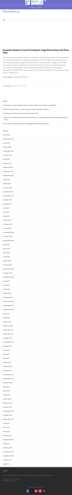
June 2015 (7, 427)
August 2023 (7, 163)
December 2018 (9, 301)
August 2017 (7, 346)
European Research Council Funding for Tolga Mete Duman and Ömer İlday (36, 51)
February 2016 (8, 403)
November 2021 (9, 196)
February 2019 (8, 297)
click (9, 77)
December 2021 (9, 192)
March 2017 (7, 362)
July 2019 (6, 281)
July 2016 (6, 387)
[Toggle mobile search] (64, 11)
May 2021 (7, 216)
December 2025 (9, 139)
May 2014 (7, 444)
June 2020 (7, 248)
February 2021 (8, 224)
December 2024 (9, 151)
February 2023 (8, 167)
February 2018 (8, 326)
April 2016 (7, 395)
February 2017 (8, 366)
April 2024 (7, 159)
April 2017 (7, 358)
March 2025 (7, 147)
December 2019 (9, 269)
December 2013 (9, 452)
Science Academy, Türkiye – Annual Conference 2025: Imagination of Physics (26, 109)
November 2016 (9, 379)
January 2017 (8, 370)
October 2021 (8, 200)
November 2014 (9, 439)
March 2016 (7, 399)
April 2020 (7, 257)
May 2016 (7, 391)
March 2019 (7, 293)
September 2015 (9, 419)
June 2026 (7, 135)
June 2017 (7, 350)
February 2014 (8, 448)
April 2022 (7, 179)
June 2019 (7, 285)
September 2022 (9, 175)
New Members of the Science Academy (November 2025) (21, 113)
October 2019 (8, 273)
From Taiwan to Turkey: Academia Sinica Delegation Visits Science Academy (26, 124)
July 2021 (6, 208)
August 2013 (7, 460)
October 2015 (8, 415)
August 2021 (7, 204)
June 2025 (7, 143)
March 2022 (7, 183)
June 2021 (7, 212)
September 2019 (9, 277)
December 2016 (9, 374)
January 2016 (8, 407)
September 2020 (9, 240)
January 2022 (8, 188)
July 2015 (6, 423)
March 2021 (7, 220)
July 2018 (6, 314)
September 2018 (9, 309)
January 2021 (8, 228)
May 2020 (7, 253)
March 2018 (7, 322)
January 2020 (8, 265)
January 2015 (8, 435)
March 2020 (7, 261)
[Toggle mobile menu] (68, 11)
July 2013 (6, 464)
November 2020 (9, 232)
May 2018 (7, 318)
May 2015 (7, 431)
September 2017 (9, 342)
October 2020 (8, 236)
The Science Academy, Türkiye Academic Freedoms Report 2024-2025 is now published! (30, 105)
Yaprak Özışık (7, 86)
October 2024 (8, 155)
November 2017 (9, 334)
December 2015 (9, 411)
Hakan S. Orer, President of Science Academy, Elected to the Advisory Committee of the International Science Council (36, 118)
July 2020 (6, 244)
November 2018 (9, 305)
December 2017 (9, 330)
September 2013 (9, 456)
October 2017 (8, 338)
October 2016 (8, 383)
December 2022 (9, 171)
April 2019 (7, 289)
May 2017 (7, 354)
